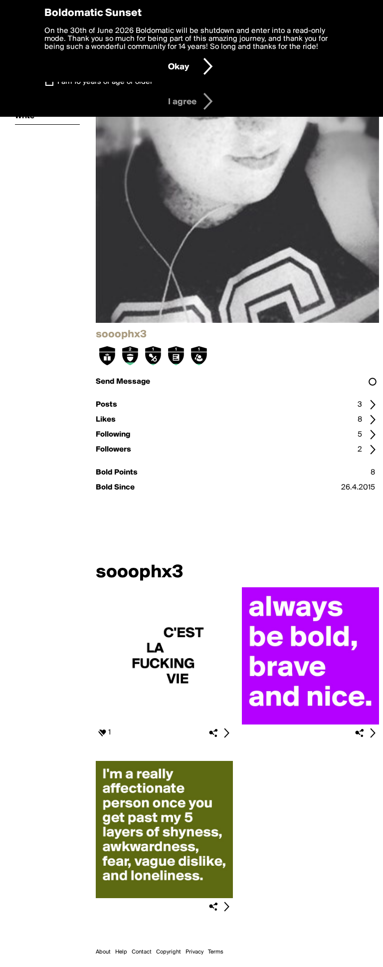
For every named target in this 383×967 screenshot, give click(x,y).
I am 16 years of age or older (105, 82)
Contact (142, 952)
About (103, 952)
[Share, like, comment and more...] (164, 722)
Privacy (194, 952)
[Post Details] (226, 732)
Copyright (168, 952)
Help (121, 952)
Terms (215, 952)
